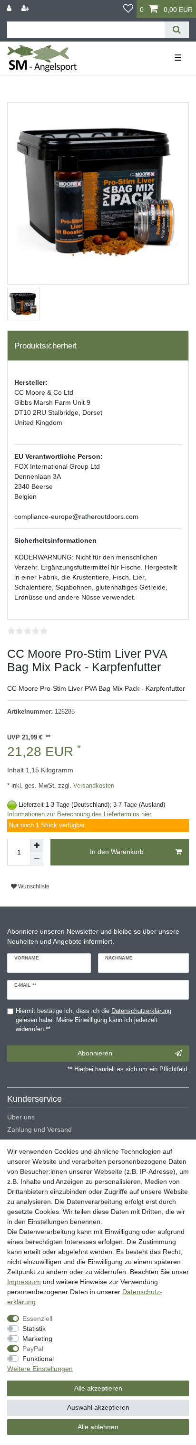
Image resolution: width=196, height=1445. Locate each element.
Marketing (37, 1338)
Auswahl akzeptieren (98, 1407)
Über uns (21, 1117)
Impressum (24, 1282)
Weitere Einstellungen (40, 1368)
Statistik (34, 1328)
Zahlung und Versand (39, 1129)
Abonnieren (95, 1053)
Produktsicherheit (45, 345)
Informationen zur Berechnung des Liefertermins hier (79, 814)
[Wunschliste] (128, 9)
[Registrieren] (26, 8)
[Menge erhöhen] (36, 845)
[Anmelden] (10, 8)
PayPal (32, 1348)
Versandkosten (92, 785)
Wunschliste (33, 886)
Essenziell (37, 1318)
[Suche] (177, 29)
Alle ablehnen (98, 1427)
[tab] (98, 345)
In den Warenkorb (117, 851)
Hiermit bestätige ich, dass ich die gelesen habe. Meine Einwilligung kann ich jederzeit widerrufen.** (93, 1020)
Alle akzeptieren (98, 1388)
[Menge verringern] (36, 858)
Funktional (38, 1358)
